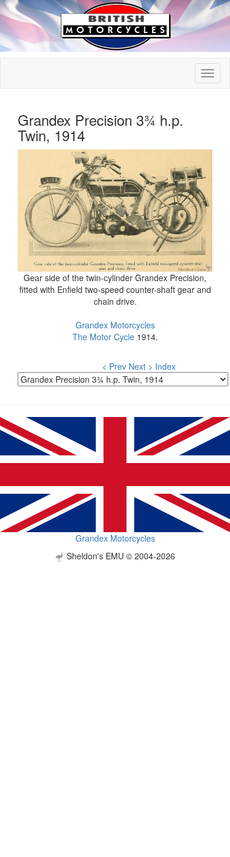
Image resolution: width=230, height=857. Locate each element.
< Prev (114, 366)
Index (165, 366)
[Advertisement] (115, 677)
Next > (141, 366)
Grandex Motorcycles (115, 325)
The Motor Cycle (103, 337)
